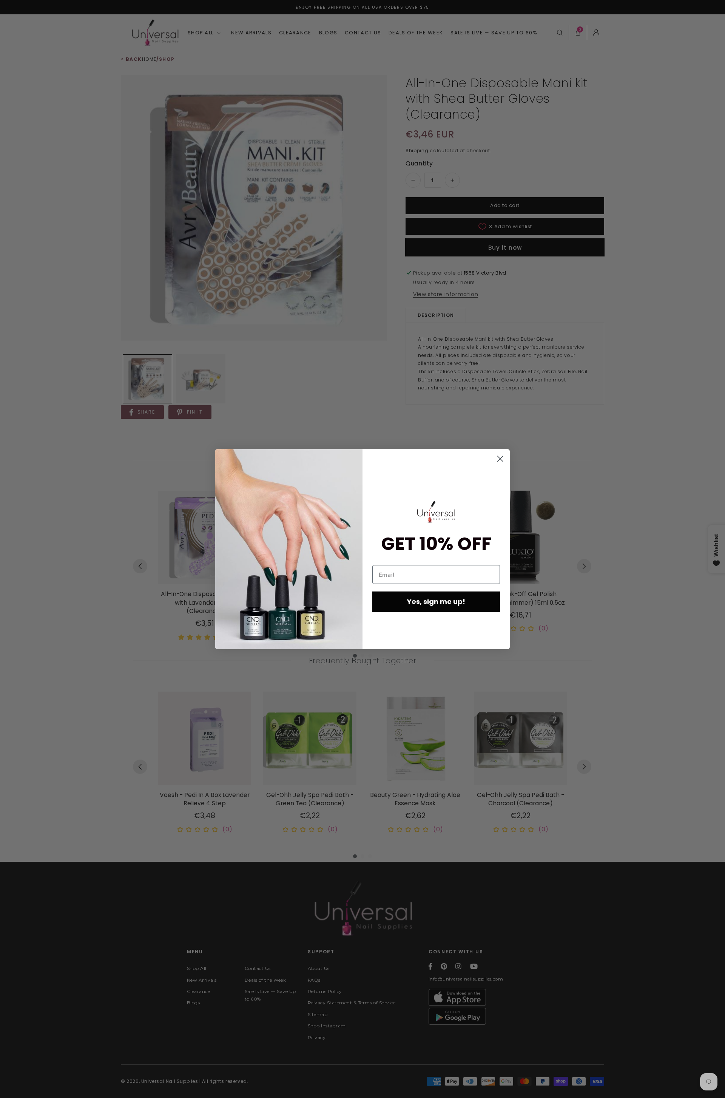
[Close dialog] (500, 458)
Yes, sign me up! (436, 601)
